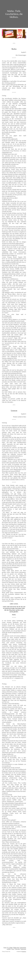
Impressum (23, 949)
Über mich (17, 949)
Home (5, 947)
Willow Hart (16, 947)
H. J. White (10, 947)
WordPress (24, 951)
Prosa (12, 949)
